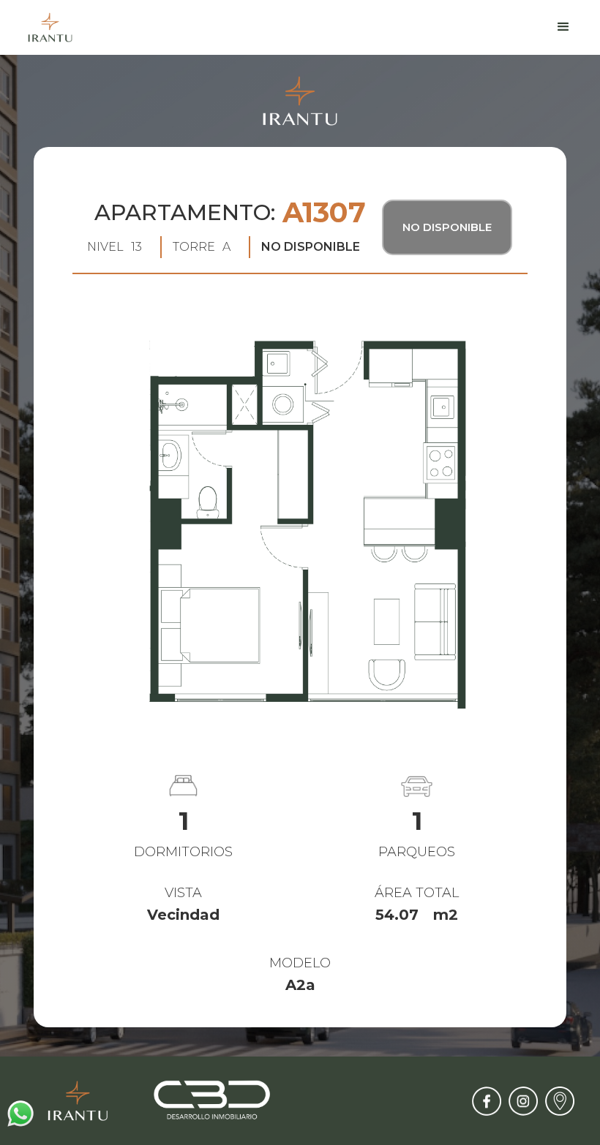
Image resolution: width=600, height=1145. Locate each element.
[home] (50, 27)
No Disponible (447, 227)
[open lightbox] (300, 516)
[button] (563, 27)
